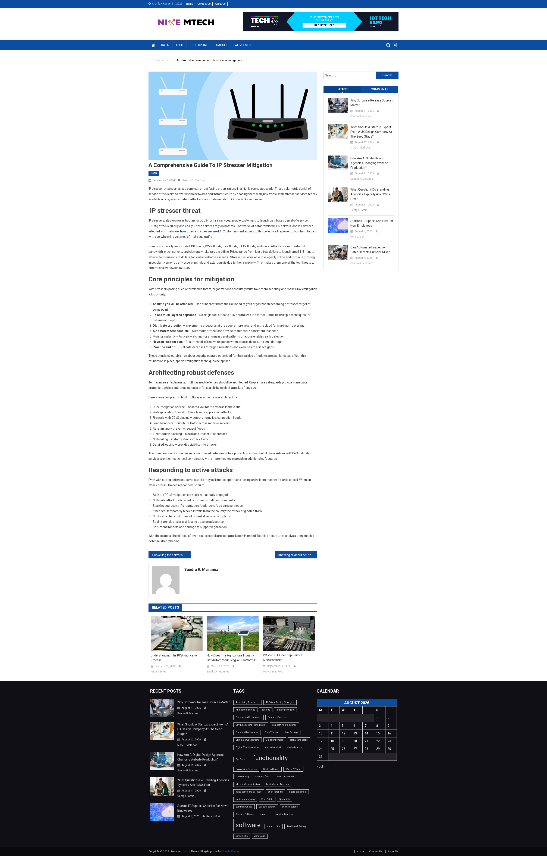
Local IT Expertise (284, 776)
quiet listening (275, 791)
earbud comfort (273, 747)
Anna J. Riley (158, 671)
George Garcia (358, 209)
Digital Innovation (275, 740)
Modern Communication (248, 784)
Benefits (266, 709)
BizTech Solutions (285, 709)
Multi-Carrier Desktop (277, 784)
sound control (273, 826)
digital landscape (299, 740)
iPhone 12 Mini (293, 769)
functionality (270, 758)
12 (343, 733)
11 (332, 733)
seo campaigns (290, 806)
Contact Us (204, 3)
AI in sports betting (245, 709)
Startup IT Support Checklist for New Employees (371, 223)
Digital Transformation (247, 747)
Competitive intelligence (284, 725)
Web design (243, 45)
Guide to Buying (271, 769)
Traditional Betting (296, 826)
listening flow (262, 776)
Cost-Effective (272, 732)
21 (366, 741)
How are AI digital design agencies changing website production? (369, 163)
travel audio (242, 836)
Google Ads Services (246, 769)
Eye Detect (241, 759)
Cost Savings (291, 732)
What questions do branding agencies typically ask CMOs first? (370, 194)
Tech (179, 45)
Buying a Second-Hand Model (251, 725)
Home (189, 3)
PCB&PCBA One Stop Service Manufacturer (283, 657)
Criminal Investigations (247, 740)
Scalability (284, 799)
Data (165, 45)
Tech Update (199, 45)
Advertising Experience (247, 702)
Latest (342, 89)
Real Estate (267, 799)
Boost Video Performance (248, 717)
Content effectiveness (247, 732)
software (248, 825)
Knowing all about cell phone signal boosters (297, 555)
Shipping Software (245, 814)
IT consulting (242, 776)
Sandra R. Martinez (194, 180)
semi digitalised (244, 806)
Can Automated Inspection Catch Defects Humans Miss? (370, 250)
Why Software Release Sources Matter (371, 103)
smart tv (264, 814)
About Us (220, 3)
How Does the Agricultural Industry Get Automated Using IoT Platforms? (232, 658)
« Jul (320, 766)
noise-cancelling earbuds (249, 791)
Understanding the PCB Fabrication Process (175, 658)
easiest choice (294, 747)
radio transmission (245, 799)
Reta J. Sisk (357, 236)
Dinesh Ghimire (230, 851)
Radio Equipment (297, 791)
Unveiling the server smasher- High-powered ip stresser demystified (172, 555)
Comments (379, 89)
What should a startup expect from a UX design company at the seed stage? (371, 131)
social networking (284, 814)
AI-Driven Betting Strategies (280, 702)
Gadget (222, 45)
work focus (259, 836)
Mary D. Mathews (273, 671)
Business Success (277, 717)
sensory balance (267, 806)
